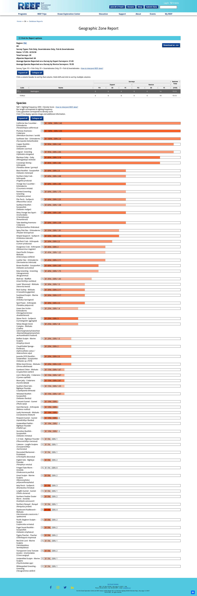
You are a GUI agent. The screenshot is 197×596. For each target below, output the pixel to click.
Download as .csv (171, 45)
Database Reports (36, 21)
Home (19, 21)
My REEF (168, 14)
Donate (130, 7)
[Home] (34, 6)
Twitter (65, 588)
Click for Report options (31, 38)
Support (122, 14)
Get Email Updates (113, 584)
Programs (22, 14)
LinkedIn (72, 588)
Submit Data (151, 7)
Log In (166, 3)
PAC (25, 43)
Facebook (50, 588)
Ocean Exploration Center (68, 14)
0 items (176, 3)
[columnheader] (132, 81)
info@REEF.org (127, 588)
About (138, 14)
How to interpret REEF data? (92, 68)
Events (153, 14)
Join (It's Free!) (117, 7)
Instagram (57, 588)
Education (103, 14)
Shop (140, 7)
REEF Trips (42, 14)
